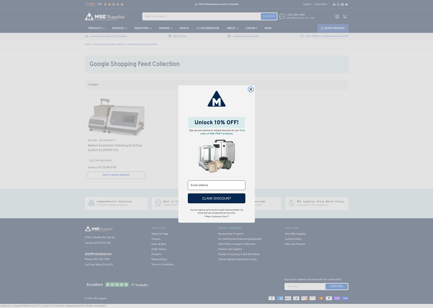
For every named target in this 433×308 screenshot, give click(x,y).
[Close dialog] (251, 89)
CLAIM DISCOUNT (216, 198)
